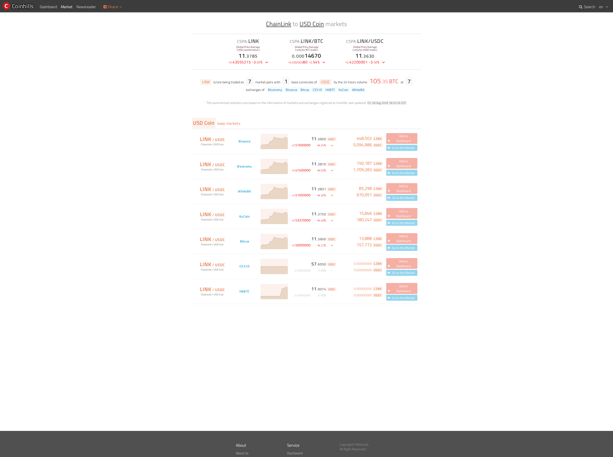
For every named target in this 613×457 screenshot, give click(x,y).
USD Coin (312, 23)
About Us (242, 453)
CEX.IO (244, 266)
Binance (244, 141)
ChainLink (278, 23)
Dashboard (294, 453)
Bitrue (244, 241)
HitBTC (244, 291)
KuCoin (244, 216)
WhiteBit (244, 191)
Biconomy (244, 166)
